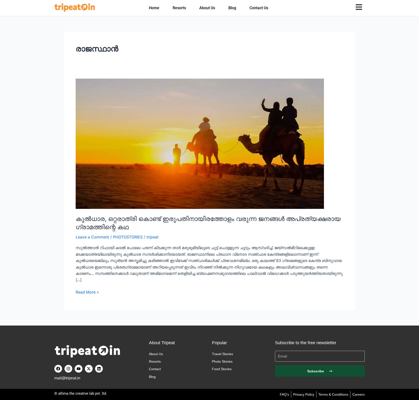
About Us (207, 8)
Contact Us (259, 8)
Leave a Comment (92, 237)
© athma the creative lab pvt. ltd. (80, 393)
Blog (232, 8)
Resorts (179, 8)
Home (154, 8)
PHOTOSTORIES (128, 237)
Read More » (87, 291)
